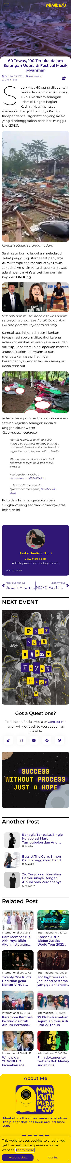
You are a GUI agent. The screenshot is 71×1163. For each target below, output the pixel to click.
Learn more (25, 1150)
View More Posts (35, 559)
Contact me (57, 722)
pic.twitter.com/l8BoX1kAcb (27, 478)
